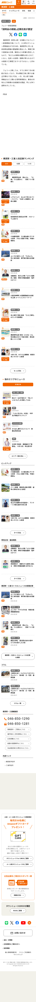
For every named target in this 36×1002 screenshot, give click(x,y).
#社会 (5, 94)
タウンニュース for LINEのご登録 (17, 858)
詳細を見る (17, 895)
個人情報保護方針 (11, 952)
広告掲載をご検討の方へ (12, 944)
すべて (4, 11)
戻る (4, 15)
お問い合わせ (19, 933)
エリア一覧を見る (17, 456)
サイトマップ (18, 955)
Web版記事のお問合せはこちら (17, 748)
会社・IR (24, 3)
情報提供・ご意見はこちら (16, 729)
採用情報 (7, 948)
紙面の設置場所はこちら (15, 743)
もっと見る (17, 371)
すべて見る (17, 533)
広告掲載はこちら (13, 739)
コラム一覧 (17, 703)
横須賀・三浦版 (7, 7)
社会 (29, 11)
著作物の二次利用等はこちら (17, 734)
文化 (23, 11)
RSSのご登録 (17, 911)
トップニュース (14, 11)
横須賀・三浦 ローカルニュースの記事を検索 (17, 656)
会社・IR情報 (8, 940)
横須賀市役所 (10, 762)
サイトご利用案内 (25, 952)
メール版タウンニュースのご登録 (18, 864)
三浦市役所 (9, 765)
